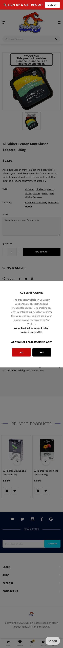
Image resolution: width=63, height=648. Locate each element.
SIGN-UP (52, 4)
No (21, 352)
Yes (42, 352)
